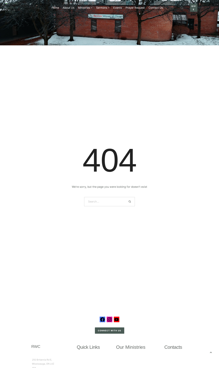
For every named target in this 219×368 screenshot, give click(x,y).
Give (88, 364)
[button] (91, 8)
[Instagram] (109, 319)
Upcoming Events (88, 360)
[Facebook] (102, 319)
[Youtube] (116, 319)
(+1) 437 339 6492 (177, 357)
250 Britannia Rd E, (42, 359)
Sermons (88, 356)
